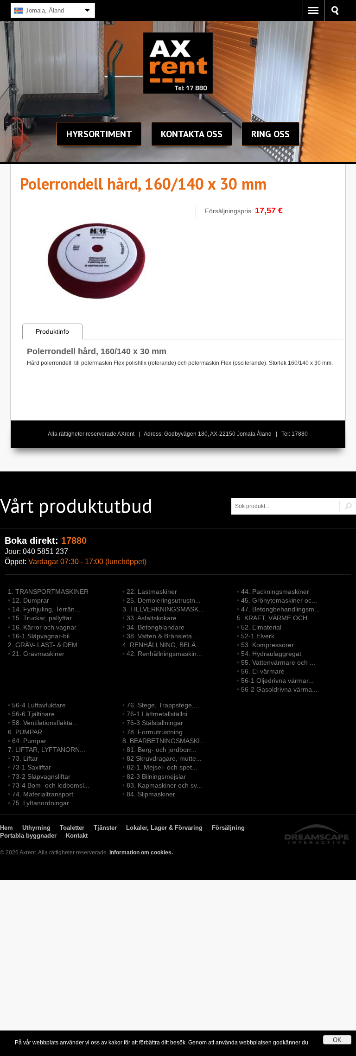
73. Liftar (25, 758)
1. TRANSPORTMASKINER (48, 591)
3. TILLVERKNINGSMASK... (163, 609)
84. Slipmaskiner (151, 794)
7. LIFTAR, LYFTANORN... (46, 749)
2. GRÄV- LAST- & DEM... (45, 645)
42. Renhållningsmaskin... (164, 653)
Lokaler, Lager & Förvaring (164, 827)
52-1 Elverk (257, 636)
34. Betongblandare (155, 627)
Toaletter (72, 827)
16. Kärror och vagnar (44, 627)
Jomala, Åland (44, 10)
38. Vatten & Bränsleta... (162, 636)
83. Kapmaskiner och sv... (164, 785)
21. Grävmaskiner (38, 653)
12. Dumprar (30, 600)
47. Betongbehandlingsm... (280, 609)
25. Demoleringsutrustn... (164, 600)
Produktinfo (52, 331)
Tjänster (105, 827)
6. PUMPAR (25, 732)
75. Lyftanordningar (40, 803)
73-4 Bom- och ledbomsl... (50, 785)
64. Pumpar (29, 740)
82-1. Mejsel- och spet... (162, 767)
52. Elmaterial (261, 627)
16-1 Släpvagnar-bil (41, 636)
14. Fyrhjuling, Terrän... (46, 609)
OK (337, 1040)
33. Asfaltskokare (152, 618)
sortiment (99, 134)
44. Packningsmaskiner (275, 591)
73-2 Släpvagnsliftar (41, 776)
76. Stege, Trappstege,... (163, 705)
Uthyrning (36, 827)
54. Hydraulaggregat (271, 653)
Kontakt (191, 134)
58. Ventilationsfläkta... (45, 722)
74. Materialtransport (42, 794)
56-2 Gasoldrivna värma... (279, 689)
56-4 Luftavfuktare (39, 705)
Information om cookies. (141, 852)
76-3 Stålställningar (155, 722)
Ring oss (270, 134)
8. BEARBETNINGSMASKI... (163, 740)
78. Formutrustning (155, 732)
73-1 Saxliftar (31, 767)
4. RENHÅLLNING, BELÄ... (161, 645)
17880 (74, 540)
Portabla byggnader (28, 835)
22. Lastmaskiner (152, 591)
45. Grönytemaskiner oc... (279, 600)
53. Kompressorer (267, 645)
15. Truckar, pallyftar (42, 618)
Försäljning (228, 827)
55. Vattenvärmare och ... (278, 662)
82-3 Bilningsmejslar (156, 776)
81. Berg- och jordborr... (162, 749)
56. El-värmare (263, 671)
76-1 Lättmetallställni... (160, 714)
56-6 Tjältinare (33, 714)
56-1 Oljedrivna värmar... (277, 680)
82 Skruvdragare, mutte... (164, 758)
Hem (6, 827)
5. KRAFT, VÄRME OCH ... (276, 618)
